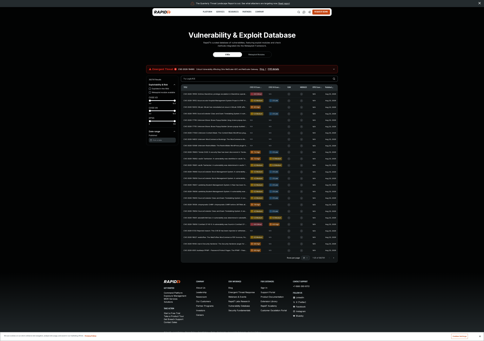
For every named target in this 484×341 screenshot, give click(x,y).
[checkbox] (150, 89)
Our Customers (203, 301)
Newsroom (201, 297)
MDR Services (170, 299)
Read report (284, 3)
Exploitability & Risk (158, 84)
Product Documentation (272, 297)
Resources (234, 12)
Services (220, 12)
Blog (230, 288)
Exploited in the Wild (160, 89)
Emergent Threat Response (241, 292)
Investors (200, 310)
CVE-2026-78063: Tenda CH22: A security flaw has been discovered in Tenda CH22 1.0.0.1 (219, 152)
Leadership (201, 292)
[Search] (298, 12)
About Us (200, 288)
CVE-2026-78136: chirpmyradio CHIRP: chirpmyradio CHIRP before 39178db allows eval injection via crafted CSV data (230, 205)
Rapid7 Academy (269, 306)
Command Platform (173, 293)
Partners (247, 12)
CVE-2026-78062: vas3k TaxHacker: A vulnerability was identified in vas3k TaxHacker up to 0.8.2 (222, 159)
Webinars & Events (237, 297)
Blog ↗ (263, 69)
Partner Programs (205, 306)
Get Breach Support (173, 319)
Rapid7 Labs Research (239, 301)
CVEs (227, 54)
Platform (207, 12)
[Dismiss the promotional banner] (479, 3)
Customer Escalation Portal (274, 310)
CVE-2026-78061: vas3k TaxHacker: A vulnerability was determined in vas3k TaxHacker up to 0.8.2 (223, 165)
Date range (154, 131)
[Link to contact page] (304, 12)
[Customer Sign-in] (309, 12)
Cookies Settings (459, 336)
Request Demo (321, 12)
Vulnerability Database (239, 306)
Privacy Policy (90, 336)
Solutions (168, 302)
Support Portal (268, 292)
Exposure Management (175, 296)
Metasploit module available (163, 92)
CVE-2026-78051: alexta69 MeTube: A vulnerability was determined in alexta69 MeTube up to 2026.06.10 (225, 218)
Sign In (264, 288)
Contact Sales (170, 322)
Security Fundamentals (239, 310)
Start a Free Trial (172, 313)
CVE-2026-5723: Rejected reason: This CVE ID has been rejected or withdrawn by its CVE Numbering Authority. (228, 231)
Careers (200, 315)
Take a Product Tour (174, 316)
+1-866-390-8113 (301, 286)
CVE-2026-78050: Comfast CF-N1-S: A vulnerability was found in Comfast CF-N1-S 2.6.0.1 (219, 224)
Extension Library (269, 301)
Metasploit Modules (256, 54)
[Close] (480, 336)
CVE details (273, 69)
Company (259, 12)
